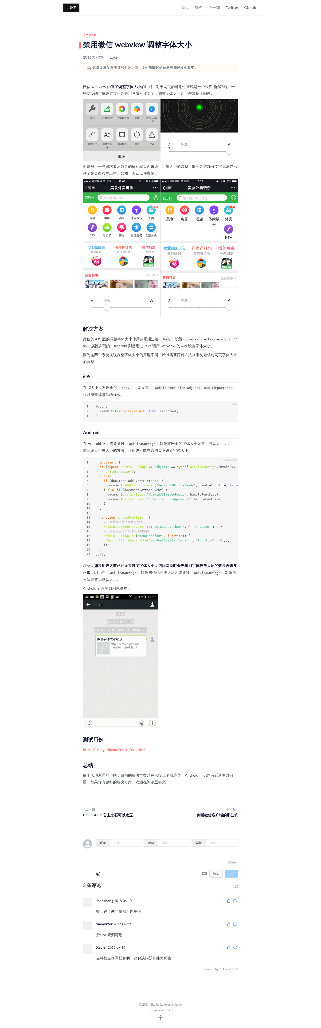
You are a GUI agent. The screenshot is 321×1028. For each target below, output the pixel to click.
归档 (199, 8)
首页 (185, 8)
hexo (178, 1004)
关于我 (214, 8)
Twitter (232, 8)
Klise (167, 1010)
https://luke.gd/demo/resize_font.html (114, 750)
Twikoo (223, 969)
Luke (71, 8)
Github (250, 8)
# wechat (90, 34)
